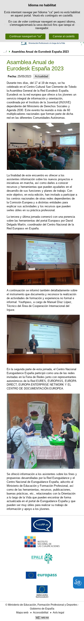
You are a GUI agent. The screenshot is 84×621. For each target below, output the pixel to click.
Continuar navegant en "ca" (25, 36)
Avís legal (58, 612)
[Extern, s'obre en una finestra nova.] (42, 525)
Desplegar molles (5, 51)
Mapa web (22, 612)
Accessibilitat (40, 612)
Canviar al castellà (64, 36)
